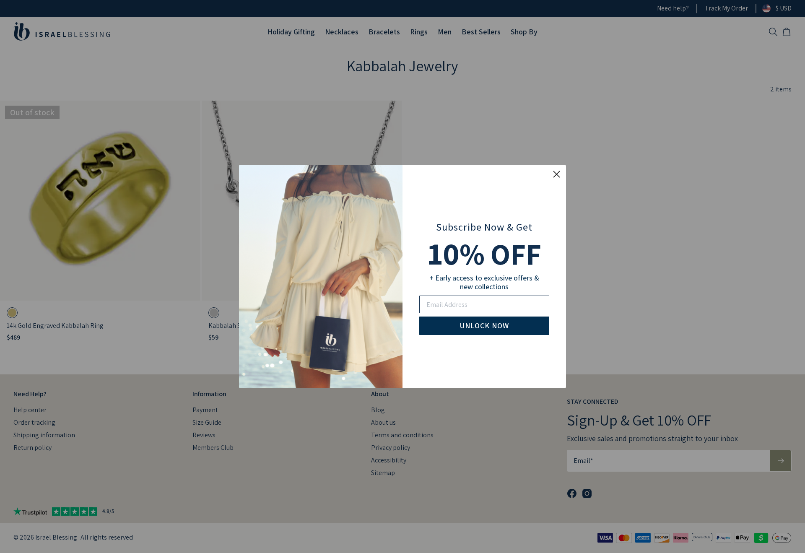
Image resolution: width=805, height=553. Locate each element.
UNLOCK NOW (484, 325)
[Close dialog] (556, 174)
